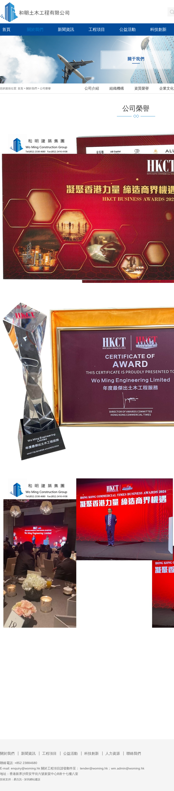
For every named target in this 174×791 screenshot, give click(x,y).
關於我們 (31, 88)
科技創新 (91, 753)
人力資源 (112, 753)
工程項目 (49, 753)
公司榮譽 (45, 88)
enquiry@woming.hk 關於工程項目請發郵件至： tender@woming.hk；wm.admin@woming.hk (77, 768)
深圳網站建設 (32, 779)
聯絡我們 (133, 753)
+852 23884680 (25, 763)
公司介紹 (92, 88)
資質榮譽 (141, 88)
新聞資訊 (28, 753)
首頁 (20, 88)
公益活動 (70, 753)
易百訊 (18, 779)
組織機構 (116, 88)
